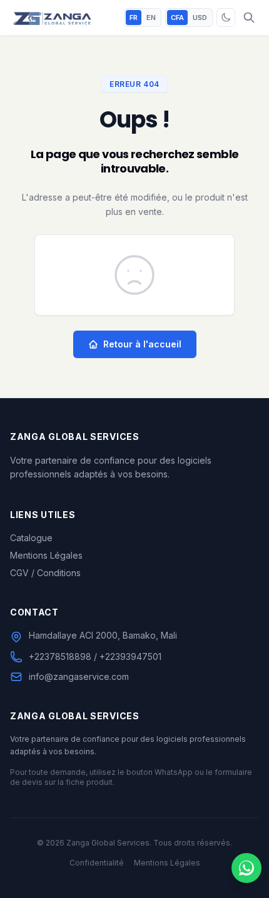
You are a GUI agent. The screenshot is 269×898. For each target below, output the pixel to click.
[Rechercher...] (249, 17)
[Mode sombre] (225, 17)
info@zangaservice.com (79, 676)
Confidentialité (96, 862)
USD (200, 17)
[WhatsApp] (246, 868)
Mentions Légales (46, 555)
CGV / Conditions (45, 572)
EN (151, 17)
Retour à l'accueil (142, 344)
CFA (177, 17)
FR (133, 17)
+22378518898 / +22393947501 (95, 656)
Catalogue (31, 537)
